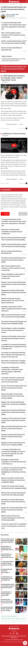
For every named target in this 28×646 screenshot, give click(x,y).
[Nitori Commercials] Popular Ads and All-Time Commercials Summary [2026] (13, 429)
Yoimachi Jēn (22, 128)
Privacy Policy (14, 637)
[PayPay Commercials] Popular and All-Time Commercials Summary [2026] (13, 437)
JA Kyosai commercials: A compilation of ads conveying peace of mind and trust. (14, 526)
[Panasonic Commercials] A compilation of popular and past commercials (13, 232)
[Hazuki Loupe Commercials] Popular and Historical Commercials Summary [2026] (13, 284)
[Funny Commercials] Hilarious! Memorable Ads (13, 49)
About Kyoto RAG (21, 635)
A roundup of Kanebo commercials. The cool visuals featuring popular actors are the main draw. (13, 380)
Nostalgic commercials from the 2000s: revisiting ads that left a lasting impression (13, 309)
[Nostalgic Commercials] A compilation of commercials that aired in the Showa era (13, 462)
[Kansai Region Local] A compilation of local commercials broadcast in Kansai (13, 330)
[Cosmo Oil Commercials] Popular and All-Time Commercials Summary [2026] (14, 388)
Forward (5, 214)
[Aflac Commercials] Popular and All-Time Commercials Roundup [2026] (13, 316)
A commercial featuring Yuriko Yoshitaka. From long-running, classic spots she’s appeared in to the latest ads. (13, 26)
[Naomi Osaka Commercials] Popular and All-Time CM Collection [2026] (13, 494)
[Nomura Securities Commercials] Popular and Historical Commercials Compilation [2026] (13, 480)
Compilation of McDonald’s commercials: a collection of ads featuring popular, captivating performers (13, 371)
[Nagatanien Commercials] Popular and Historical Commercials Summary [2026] (13, 293)
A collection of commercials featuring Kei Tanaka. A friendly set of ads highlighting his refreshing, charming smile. (13, 471)
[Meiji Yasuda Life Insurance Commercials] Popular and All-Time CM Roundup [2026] (13, 518)
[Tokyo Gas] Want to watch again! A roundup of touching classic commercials (13, 276)
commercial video (13, 4)
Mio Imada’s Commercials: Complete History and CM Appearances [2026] (13, 362)
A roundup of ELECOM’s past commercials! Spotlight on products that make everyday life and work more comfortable (13, 452)
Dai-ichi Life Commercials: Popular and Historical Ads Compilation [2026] (13, 487)
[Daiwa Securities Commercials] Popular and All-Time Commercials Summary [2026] (13, 396)
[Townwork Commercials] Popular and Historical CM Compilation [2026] (13, 323)
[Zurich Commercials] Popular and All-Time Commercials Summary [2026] (13, 239)
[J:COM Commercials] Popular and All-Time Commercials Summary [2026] (13, 59)
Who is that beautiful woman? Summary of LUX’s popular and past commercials (13, 35)
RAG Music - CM (4, 4)
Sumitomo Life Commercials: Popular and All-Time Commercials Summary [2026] (13, 421)
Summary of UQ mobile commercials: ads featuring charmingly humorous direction (13, 339)
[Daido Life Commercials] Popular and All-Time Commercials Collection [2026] (13, 510)
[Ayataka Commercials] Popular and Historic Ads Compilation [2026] (13, 444)
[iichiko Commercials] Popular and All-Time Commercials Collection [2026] (13, 42)
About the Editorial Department (9, 635)
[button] (25, 643)
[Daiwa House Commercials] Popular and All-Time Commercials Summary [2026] (13, 412)
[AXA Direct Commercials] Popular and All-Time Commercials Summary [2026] (13, 502)
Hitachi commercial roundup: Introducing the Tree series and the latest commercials (13, 301)
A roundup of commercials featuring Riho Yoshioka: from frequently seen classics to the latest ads (13, 355)
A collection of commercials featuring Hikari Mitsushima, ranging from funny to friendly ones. (13, 347)
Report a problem (5, 128)
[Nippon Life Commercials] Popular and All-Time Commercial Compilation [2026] (13, 404)
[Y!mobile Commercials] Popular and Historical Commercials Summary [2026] (13, 260)
